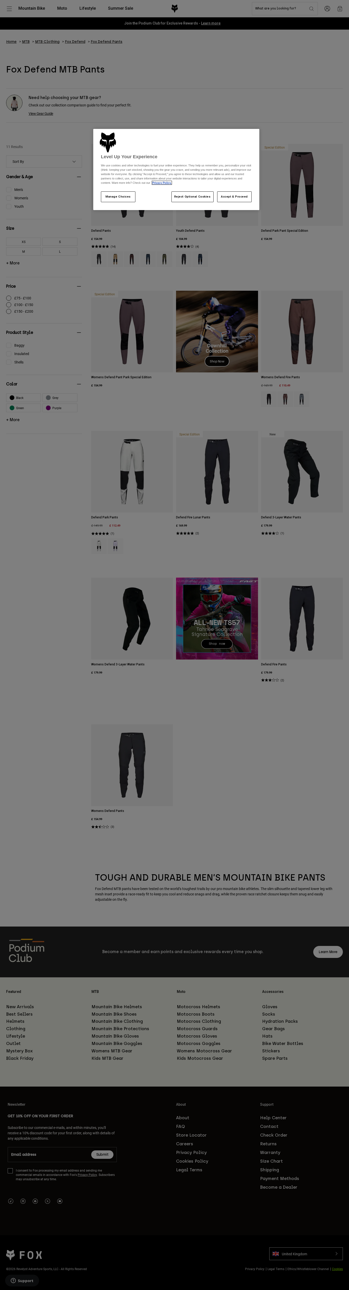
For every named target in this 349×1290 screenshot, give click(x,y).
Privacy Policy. (161, 182)
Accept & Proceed (234, 196)
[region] (176, 169)
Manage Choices (118, 196)
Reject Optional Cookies (192, 196)
